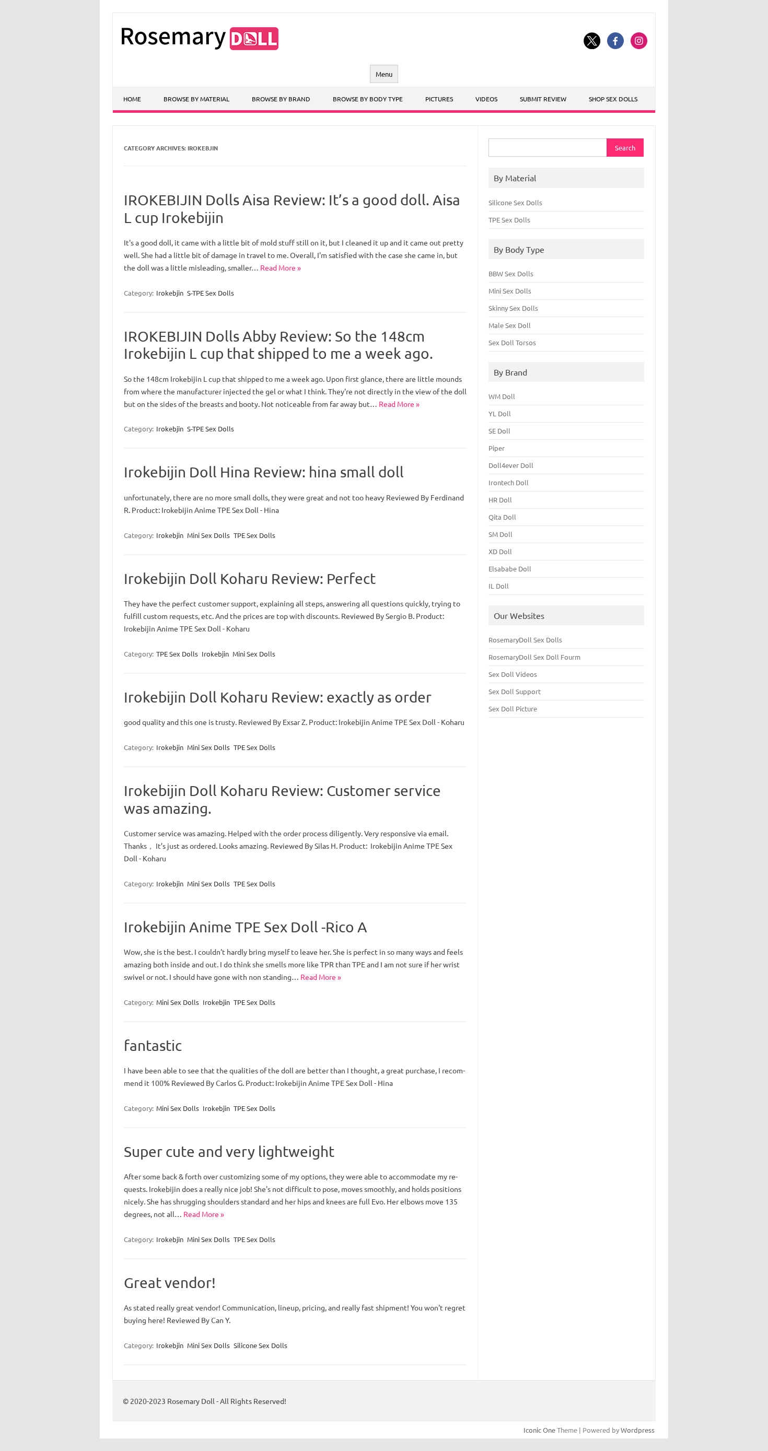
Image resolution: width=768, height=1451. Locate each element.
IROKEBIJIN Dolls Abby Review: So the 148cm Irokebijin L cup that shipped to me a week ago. (278, 344)
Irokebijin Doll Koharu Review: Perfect (250, 578)
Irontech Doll (508, 482)
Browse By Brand (281, 99)
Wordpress (638, 1429)
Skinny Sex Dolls (513, 307)
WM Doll (501, 396)
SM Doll (500, 534)
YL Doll (499, 413)
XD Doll (500, 551)
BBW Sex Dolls (510, 273)
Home (132, 99)
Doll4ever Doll (510, 465)
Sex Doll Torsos (512, 342)
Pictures (439, 99)
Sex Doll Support (514, 691)
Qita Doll (502, 516)
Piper (496, 447)
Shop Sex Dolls (613, 99)
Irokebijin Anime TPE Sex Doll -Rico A (245, 926)
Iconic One (539, 1429)
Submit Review (543, 99)
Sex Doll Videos (512, 674)
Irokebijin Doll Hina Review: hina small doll (264, 472)
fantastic (153, 1045)
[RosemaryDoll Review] (200, 47)
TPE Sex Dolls (254, 535)
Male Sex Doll (509, 325)
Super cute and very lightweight (229, 1151)
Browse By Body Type (368, 99)
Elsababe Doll (509, 568)
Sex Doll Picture (512, 708)
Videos (486, 99)
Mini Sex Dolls (208, 535)
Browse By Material (196, 99)
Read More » (280, 267)
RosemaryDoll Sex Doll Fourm (534, 656)
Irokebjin (169, 292)
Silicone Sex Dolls (260, 1345)
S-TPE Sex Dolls (210, 292)
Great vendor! (170, 1282)
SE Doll (499, 430)
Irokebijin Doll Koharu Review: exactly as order (278, 697)
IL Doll (498, 585)
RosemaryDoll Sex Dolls (525, 639)
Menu (384, 73)
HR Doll (500, 499)
